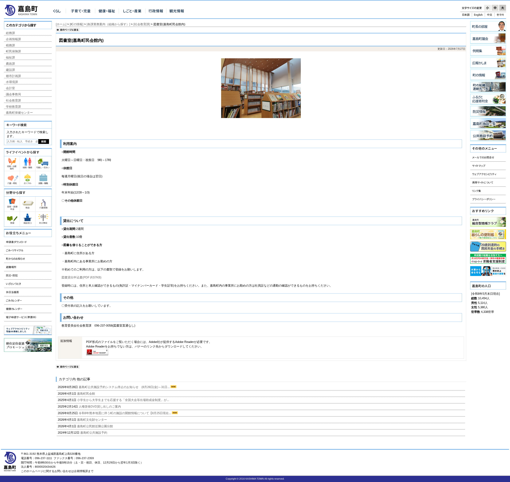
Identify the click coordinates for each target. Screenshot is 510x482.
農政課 (10, 63)
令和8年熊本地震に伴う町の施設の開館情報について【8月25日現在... (125, 413)
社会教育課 (13, 100)
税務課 (10, 45)
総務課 (10, 33)
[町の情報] (76, 24)
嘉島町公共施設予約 (94, 432)
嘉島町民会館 (86, 393)
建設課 (10, 69)
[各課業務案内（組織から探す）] (108, 24)
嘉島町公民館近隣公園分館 (95, 426)
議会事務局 (13, 94)
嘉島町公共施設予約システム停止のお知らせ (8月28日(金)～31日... (125, 387)
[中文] (489, 15)
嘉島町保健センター (19, 112)
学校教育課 (13, 106)
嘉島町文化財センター (92, 419)
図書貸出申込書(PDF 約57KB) (81, 277)
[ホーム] (61, 24)
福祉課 (10, 57)
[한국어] (500, 15)
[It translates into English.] (478, 15)
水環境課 (12, 82)
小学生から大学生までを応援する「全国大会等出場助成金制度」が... (123, 400)
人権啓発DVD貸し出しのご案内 (100, 406)
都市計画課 (13, 76)
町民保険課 (13, 51)
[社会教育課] (141, 24)
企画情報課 (13, 39)
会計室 (10, 88)
